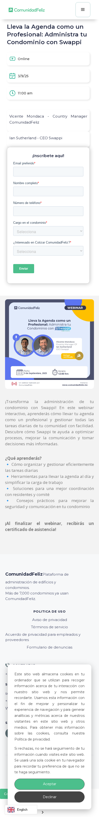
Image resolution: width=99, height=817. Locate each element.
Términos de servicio (49, 627)
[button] (82, 9)
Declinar (49, 797)
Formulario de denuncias (49, 647)
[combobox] (21, 809)
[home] (27, 9)
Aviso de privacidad (49, 619)
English (22, 809)
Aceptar (49, 784)
